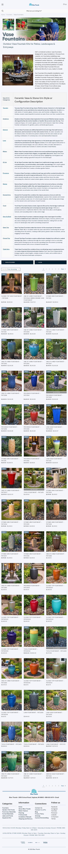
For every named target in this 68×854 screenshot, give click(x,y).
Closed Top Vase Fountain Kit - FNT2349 (11, 297)
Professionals (23, 815)
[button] (17, 262)
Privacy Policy (39, 814)
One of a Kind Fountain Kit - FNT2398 (10, 394)
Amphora (6, 119)
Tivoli (4, 205)
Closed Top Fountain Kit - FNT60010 (33, 682)
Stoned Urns (7, 195)
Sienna (5, 184)
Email (57, 797)
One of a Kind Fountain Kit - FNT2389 (10, 587)
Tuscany (5, 108)
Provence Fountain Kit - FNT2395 (54, 396)
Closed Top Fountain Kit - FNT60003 (33, 618)
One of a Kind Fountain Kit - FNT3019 (33, 775)
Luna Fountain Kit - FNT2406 (33, 712)
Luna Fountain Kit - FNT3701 (55, 744)
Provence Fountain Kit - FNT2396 (9, 428)
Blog (36, 812)
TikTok (53, 819)
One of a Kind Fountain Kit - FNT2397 (55, 363)
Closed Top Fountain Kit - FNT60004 (55, 618)
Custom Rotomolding (42, 818)
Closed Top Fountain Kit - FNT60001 (55, 587)
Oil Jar (5, 162)
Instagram (54, 809)
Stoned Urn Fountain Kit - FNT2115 (10, 460)
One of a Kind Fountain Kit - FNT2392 (10, 363)
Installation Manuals (25, 817)
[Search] (1, 11)
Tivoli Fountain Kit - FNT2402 (11, 744)
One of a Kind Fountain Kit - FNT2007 (10, 491)
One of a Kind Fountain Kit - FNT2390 (33, 331)
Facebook (54, 807)
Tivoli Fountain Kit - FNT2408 (56, 651)
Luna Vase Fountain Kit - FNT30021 (54, 428)
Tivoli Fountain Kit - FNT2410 (34, 492)
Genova (5, 130)
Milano (5, 151)
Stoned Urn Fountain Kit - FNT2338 (33, 555)
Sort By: (4, 269)
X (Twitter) (54, 817)
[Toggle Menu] (2, 4)
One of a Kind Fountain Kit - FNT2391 (55, 331)
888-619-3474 (49, 797)
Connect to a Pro (40, 810)
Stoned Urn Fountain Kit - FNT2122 (55, 297)
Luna (4, 140)
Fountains (5, 808)
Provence (6, 173)
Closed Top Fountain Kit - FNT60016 (10, 713)
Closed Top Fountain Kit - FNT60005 (10, 650)
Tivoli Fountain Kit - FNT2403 (34, 744)
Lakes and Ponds (7, 816)
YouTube (54, 811)
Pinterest (54, 813)
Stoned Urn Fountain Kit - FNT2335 (33, 523)
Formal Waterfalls (7, 814)
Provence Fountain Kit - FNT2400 (32, 587)
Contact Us (38, 808)
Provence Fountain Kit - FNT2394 (32, 394)
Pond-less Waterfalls (9, 812)
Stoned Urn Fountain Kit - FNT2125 (10, 331)
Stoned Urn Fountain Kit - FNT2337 (10, 555)
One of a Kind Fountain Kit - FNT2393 (33, 363)
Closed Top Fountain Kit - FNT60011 (55, 682)
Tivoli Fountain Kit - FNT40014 (31, 650)
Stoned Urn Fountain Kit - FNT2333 (55, 491)
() (66, 4)
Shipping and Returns (25, 819)
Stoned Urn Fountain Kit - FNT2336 (55, 523)
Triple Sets (6, 249)
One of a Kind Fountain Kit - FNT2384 (10, 682)
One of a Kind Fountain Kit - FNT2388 (55, 555)
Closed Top (6, 238)
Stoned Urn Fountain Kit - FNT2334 (10, 523)
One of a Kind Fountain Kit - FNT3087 (10, 775)
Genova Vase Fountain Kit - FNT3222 (55, 775)
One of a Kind (7, 216)
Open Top (6, 227)
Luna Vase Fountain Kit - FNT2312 (54, 460)
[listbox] (13, 269)
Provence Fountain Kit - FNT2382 (32, 460)
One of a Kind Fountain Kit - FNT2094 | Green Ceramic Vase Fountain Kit (34, 298)
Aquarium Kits (6, 818)
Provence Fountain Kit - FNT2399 (32, 428)
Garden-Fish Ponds (8, 810)
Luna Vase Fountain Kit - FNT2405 (54, 713)
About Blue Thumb (25, 809)
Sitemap (37, 816)
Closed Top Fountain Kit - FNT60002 (10, 618)
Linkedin (54, 815)
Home (20, 807)
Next (62, 269)
